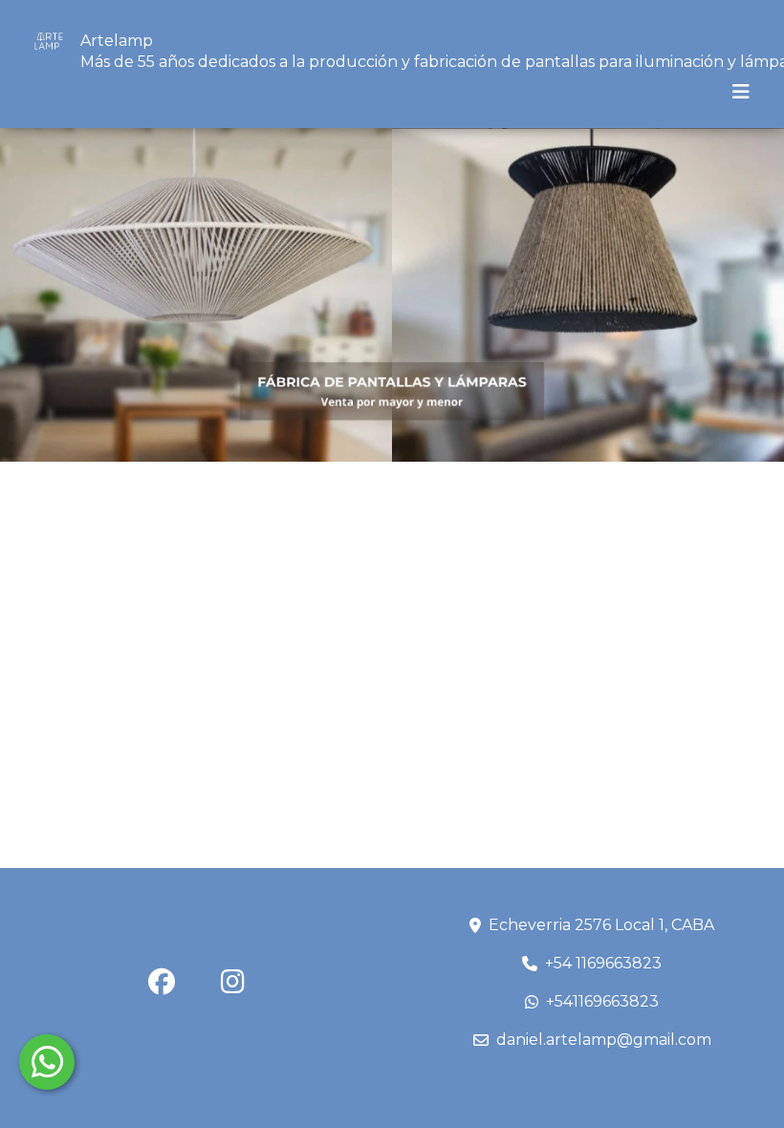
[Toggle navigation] (741, 91)
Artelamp (116, 41)
